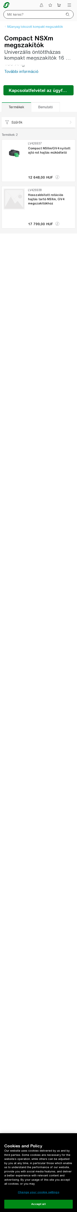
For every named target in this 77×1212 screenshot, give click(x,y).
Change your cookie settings (38, 1192)
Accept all (38, 1204)
